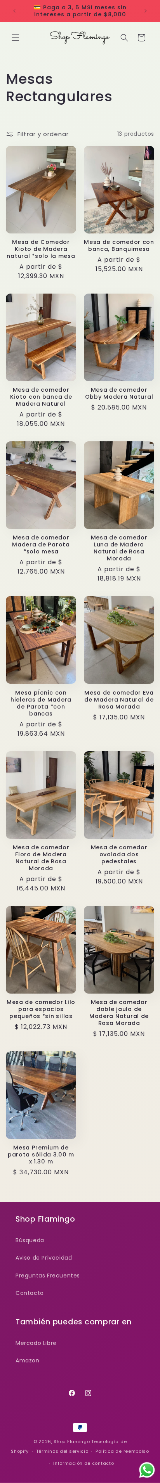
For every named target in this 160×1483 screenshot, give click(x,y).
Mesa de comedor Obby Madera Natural (119, 393)
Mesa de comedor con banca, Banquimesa (119, 245)
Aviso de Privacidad (44, 1258)
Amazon (28, 1360)
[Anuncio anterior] (14, 10)
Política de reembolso (122, 1451)
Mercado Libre (36, 1343)
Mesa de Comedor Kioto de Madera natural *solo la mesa (41, 249)
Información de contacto (83, 1463)
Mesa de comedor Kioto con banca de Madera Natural (41, 396)
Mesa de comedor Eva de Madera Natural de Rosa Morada (119, 699)
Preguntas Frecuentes (48, 1275)
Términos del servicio (62, 1451)
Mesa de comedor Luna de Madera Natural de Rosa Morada (119, 548)
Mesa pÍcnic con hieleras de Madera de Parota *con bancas (40, 703)
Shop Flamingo (72, 1441)
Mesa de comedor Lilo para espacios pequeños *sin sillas (41, 1009)
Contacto (30, 1293)
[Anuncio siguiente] (145, 10)
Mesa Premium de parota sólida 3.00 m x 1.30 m (41, 1154)
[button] (15, 37)
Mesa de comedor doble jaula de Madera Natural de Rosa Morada (119, 1013)
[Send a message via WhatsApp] (147, 1470)
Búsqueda (30, 1240)
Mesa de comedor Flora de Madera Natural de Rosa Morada (41, 858)
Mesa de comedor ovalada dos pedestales (119, 854)
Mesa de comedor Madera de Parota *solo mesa (41, 544)
